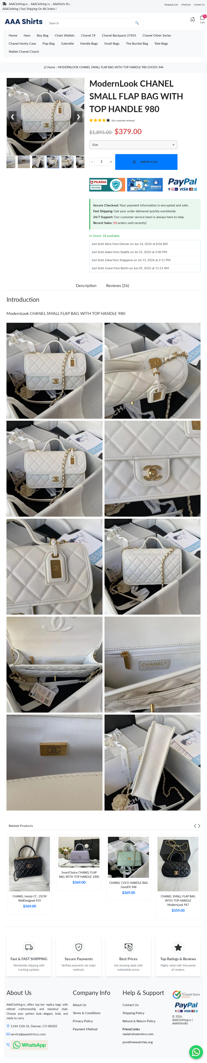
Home (13, 35)
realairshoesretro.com (138, 1034)
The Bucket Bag (137, 43)
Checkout (186, 5)
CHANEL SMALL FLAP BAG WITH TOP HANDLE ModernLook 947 (178, 900)
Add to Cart (148, 161)
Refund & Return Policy (139, 1021)
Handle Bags (89, 43)
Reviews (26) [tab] (117, 286)
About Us (79, 1005)
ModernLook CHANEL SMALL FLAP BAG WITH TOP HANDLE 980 (65, 314)
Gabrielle (67, 43)
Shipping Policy (133, 1013)
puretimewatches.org (138, 1042)
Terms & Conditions (86, 1013)
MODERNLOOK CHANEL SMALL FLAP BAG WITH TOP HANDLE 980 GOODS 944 (110, 67)
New (27, 35)
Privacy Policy (83, 1021)
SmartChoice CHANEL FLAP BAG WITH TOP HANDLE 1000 (79, 874)
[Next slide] (199, 826)
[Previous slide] (195, 826)
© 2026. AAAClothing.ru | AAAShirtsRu (182, 1020)
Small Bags (111, 43)
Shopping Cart (171, 5)
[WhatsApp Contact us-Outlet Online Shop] (196, 1052)
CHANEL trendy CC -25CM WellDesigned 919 (29, 898)
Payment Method (85, 1029)
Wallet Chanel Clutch (24, 51)
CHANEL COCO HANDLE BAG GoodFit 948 (128, 885)
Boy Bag (42, 35)
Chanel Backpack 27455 (119, 35)
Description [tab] (86, 286)
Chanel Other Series (157, 35)
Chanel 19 (88, 35)
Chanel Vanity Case (22, 43)
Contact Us (199, 5)
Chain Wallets (65, 35)
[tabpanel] (29, 876)
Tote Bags (161, 43)
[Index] (192, 19)
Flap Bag (48, 43)
